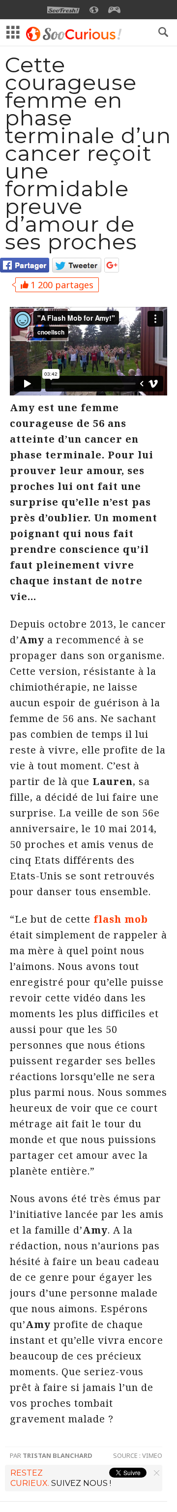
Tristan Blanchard (57, 1455)
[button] (163, 32)
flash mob (120, 919)
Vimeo (152, 1455)
